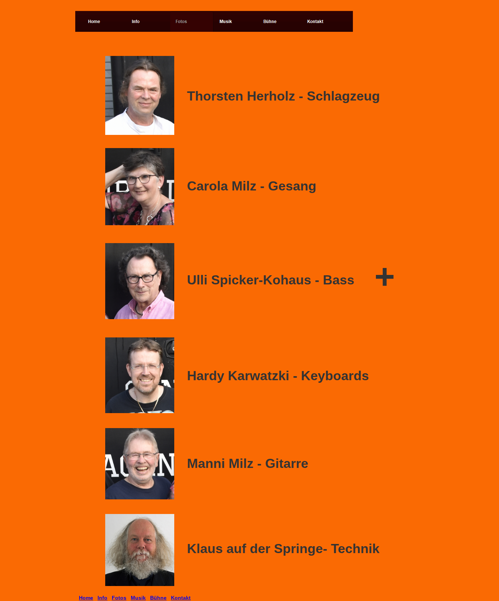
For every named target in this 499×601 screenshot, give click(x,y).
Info (102, 598)
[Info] (148, 21)
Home (86, 598)
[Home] (104, 21)
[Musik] (236, 21)
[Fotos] (192, 21)
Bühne (158, 598)
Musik (138, 598)
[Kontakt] (324, 21)
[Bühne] (280, 21)
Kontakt (181, 598)
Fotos (119, 598)
